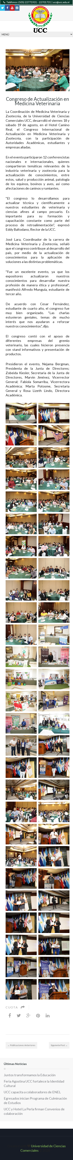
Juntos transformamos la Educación (30, 1075)
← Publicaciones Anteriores (21, 1045)
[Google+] (28, 1015)
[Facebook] (10, 1015)
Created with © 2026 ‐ (36, 1148)
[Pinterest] (38, 1015)
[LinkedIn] (47, 1015)
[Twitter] (19, 1015)
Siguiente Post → (59, 1045)
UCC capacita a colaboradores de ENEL (32, 1092)
